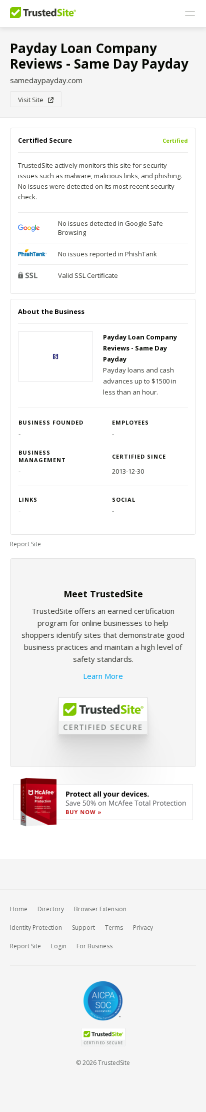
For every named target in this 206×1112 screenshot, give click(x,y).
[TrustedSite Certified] (103, 1037)
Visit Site (33, 99)
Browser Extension (100, 909)
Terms (114, 927)
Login (58, 946)
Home (19, 909)
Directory (51, 909)
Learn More (103, 676)
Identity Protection (36, 927)
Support (83, 927)
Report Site (25, 544)
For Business (94, 946)
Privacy (143, 927)
